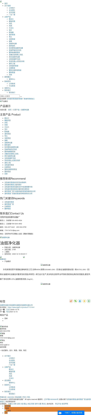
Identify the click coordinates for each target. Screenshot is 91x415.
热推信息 (3, 397)
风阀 (10, 25)
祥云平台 (58, 404)
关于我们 (7, 356)
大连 (22, 404)
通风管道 (12, 34)
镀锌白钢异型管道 (15, 70)
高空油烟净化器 (14, 57)
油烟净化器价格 (5, 305)
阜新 (32, 404)
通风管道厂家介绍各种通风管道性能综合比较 (20, 191)
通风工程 (12, 63)
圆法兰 (11, 19)
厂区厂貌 (12, 14)
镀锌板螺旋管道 (14, 52)
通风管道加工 (30, 98)
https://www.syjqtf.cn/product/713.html (21, 307)
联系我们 (7, 90)
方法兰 (11, 28)
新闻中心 (7, 385)
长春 (39, 404)
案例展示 (7, 77)
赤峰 (14, 404)
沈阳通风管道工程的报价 (13, 184)
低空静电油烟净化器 (16, 48)
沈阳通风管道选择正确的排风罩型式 (16, 189)
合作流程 (12, 12)
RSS (24, 397)
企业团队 (12, 10)
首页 (6, 3)
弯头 (10, 37)
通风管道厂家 (20, 98)
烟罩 (10, 41)
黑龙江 (44, 404)
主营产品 (7, 17)
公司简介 (12, 8)
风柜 (10, 74)
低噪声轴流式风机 (15, 50)
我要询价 (3, 259)
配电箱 (11, 32)
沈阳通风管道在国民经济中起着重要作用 (18, 187)
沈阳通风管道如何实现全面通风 (15, 182)
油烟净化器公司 (27, 305)
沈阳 (18, 404)
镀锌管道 (12, 72)
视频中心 (7, 88)
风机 (10, 23)
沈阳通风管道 (13, 66)
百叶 (10, 30)
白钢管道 (12, 68)
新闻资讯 (7, 81)
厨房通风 (12, 46)
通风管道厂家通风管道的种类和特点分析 (18, 193)
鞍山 (25, 404)
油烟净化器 (13, 43)
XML (28, 397)
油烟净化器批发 (16, 305)
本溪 (29, 404)
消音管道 (12, 39)
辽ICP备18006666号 (51, 399)
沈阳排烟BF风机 (14, 59)
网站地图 (18, 397)
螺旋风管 (12, 21)
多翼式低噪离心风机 (16, 54)
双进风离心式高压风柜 (16, 61)
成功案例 (7, 380)
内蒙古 (10, 404)
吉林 (36, 404)
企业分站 (11, 397)
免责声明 (65, 404)
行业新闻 (12, 86)
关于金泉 (7, 5)
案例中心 (12, 79)
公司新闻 (12, 83)
